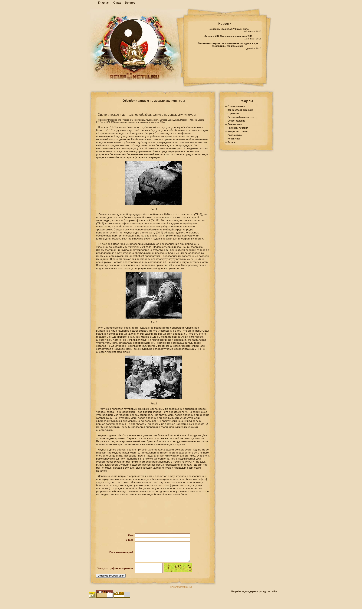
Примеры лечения (238, 128)
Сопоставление (236, 120)
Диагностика (235, 124)
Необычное (234, 138)
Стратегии (233, 113)
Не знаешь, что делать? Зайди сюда (228, 29)
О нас (117, 2)
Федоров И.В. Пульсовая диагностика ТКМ (228, 36)
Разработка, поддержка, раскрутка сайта (254, 591)
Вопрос (130, 2)
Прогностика (235, 135)
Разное (231, 142)
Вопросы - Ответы (238, 131)
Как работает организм (240, 110)
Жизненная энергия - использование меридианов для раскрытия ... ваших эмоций (228, 44)
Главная (104, 2)
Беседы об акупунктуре (241, 117)
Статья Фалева (236, 106)
